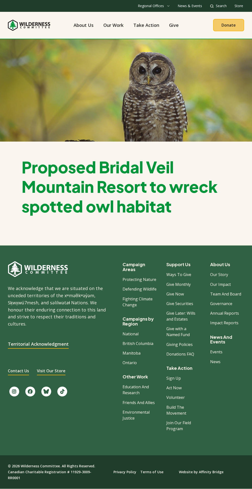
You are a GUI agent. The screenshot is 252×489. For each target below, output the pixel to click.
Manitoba (132, 353)
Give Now (175, 294)
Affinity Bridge (211, 472)
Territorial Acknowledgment (38, 344)
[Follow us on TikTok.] (62, 391)
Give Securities (179, 303)
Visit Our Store (51, 371)
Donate (228, 25)
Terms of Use (151, 472)
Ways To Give (178, 274)
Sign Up (173, 378)
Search (221, 5)
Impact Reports (224, 323)
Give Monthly (178, 284)
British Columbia (138, 343)
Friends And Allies (139, 402)
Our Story (219, 274)
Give (174, 25)
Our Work (113, 25)
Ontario (130, 362)
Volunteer (175, 397)
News (215, 361)
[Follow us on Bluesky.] (46, 391)
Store (239, 5)
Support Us (178, 264)
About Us (84, 25)
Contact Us (18, 371)
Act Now (174, 388)
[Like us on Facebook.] (30, 391)
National (131, 334)
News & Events (190, 5)
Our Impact (220, 284)
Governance (221, 303)
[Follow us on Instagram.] (14, 391)
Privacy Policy (124, 472)
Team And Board (225, 294)
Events (216, 352)
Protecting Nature (139, 279)
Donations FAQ (180, 354)
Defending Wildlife (140, 289)
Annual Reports (224, 313)
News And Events (221, 339)
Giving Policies (179, 344)
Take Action (146, 25)
